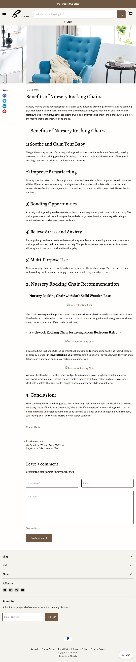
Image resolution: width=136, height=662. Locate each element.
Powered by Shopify (68, 656)
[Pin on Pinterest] (4, 111)
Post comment (39, 538)
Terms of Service (98, 649)
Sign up (51, 616)
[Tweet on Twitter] (4, 101)
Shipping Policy (80, 649)
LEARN (37, 427)
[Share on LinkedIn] (4, 106)
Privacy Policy (47, 649)
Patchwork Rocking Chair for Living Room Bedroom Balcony (75, 332)
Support (34, 649)
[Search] (121, 14)
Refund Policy (64, 649)
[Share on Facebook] (4, 96)
